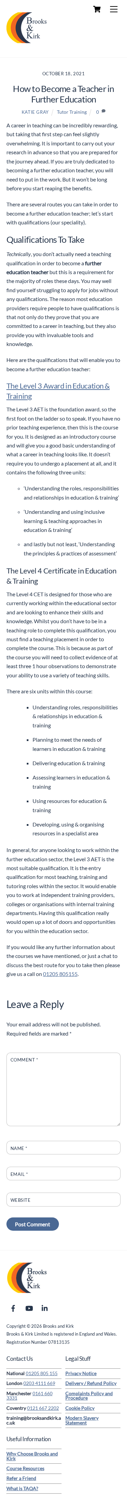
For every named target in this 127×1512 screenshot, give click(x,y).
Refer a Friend (21, 1478)
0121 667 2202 (43, 1408)
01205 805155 (60, 974)
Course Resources (25, 1468)
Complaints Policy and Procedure (89, 1396)
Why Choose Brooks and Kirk (32, 1456)
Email (19, 1174)
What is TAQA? (22, 1488)
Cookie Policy (79, 1408)
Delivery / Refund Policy (91, 1383)
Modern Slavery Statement (82, 1420)
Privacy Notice (81, 1373)
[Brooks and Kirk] (26, 45)
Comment (24, 1059)
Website (20, 1200)
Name (18, 1148)
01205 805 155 (42, 1373)
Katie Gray (35, 112)
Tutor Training (72, 112)
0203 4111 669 (39, 1383)
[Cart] (97, 9)
